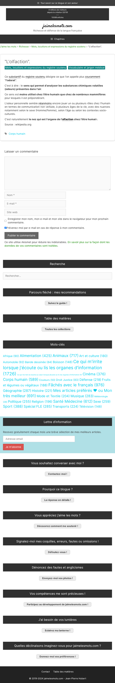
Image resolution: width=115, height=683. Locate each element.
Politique (19, 401)
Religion (42, 401)
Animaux (65, 355)
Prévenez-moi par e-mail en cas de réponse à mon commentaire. (45, 227)
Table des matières (63, 671)
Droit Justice (67, 379)
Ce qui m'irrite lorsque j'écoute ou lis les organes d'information (52, 367)
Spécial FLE (38, 406)
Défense (90, 380)
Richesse (24, 46)
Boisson (62, 362)
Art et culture (93, 356)
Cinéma (94, 374)
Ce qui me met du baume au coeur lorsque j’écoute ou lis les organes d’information (49, 375)
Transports (65, 406)
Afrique (11, 356)
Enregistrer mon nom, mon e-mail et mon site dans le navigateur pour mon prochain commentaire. (58, 220)
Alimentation (36, 356)
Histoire (42, 391)
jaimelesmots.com (57, 26)
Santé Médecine (73, 401)
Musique (82, 396)
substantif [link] (15, 76)
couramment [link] (92, 76)
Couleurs (47, 379)
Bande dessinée (38, 362)
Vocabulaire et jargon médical (87, 67)
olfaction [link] (67, 119)
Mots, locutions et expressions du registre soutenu (58, 46)
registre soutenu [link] (35, 76)
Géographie (17, 391)
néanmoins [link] (45, 103)
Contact (45, 671)
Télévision (90, 406)
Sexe (102, 401)
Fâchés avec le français (76, 384)
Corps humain (17, 133)
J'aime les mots (8, 46)
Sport (13, 406)
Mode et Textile (53, 396)
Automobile (13, 362)
